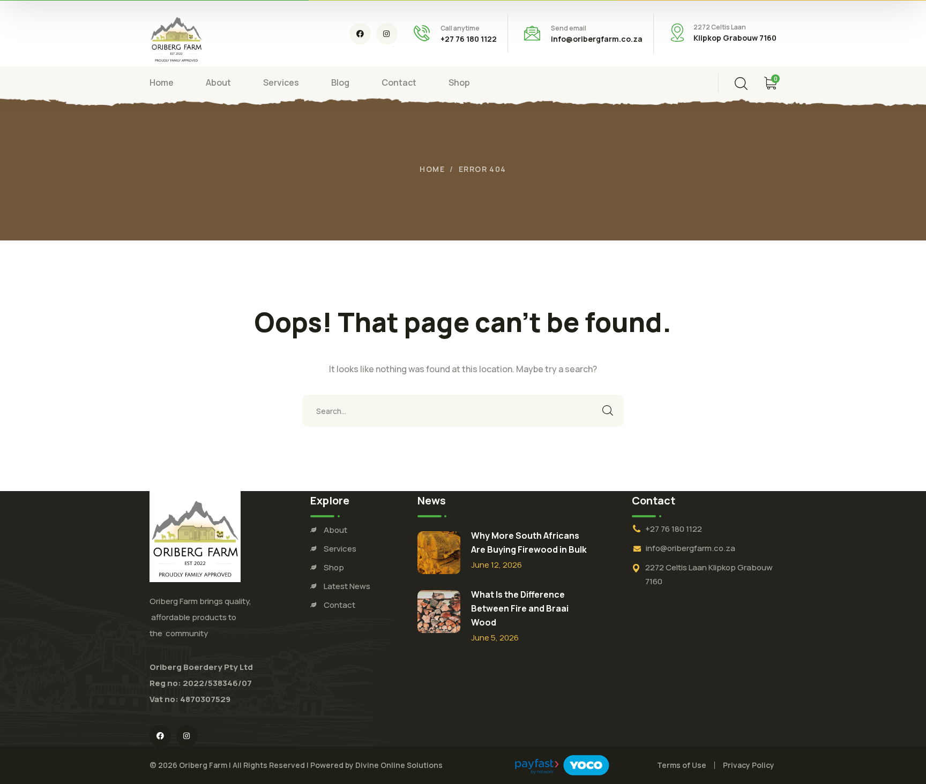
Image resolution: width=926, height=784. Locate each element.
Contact (339, 604)
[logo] (176, 37)
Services (340, 548)
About (335, 530)
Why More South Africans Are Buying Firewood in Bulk (529, 542)
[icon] (360, 33)
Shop (334, 567)
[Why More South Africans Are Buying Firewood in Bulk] (438, 552)
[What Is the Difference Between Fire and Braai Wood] (438, 611)
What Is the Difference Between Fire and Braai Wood (520, 608)
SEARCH (607, 410)
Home (432, 169)
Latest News (347, 586)
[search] (741, 83)
